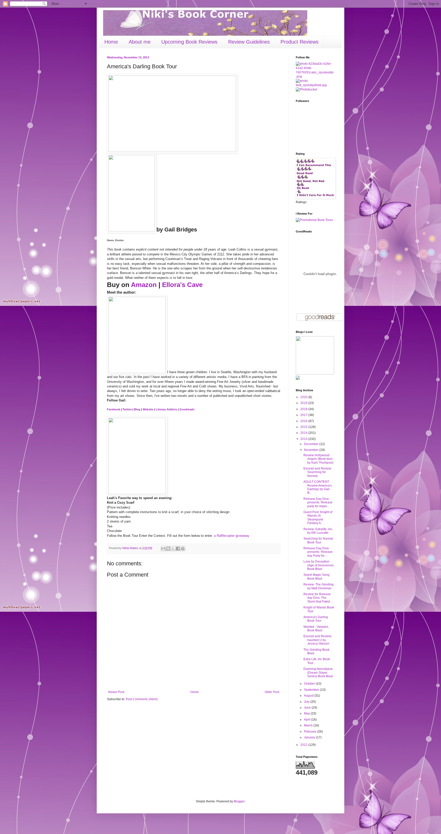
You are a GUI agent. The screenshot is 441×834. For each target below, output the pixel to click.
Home (111, 42)
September (312, 690)
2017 (304, 415)
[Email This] (163, 548)
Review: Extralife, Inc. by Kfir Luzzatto (318, 531)
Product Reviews (299, 42)
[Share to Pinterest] (182, 548)
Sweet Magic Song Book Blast (316, 576)
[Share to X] (173, 548)
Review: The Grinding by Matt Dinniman (318, 586)
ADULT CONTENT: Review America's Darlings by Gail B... (317, 487)
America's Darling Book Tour (315, 618)
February (310, 731)
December (311, 444)
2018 (304, 409)
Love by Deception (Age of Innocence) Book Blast (318, 565)
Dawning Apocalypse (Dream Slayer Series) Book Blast (318, 672)
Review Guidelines (249, 42)
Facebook (113, 409)
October (310, 683)
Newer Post (116, 692)
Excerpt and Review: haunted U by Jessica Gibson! (317, 639)
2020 (304, 397)
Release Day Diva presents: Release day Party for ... (318, 551)
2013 (304, 439)
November (311, 450)
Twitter (127, 409)
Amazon (144, 285)
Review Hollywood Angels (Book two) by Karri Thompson (318, 458)
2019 (304, 403)
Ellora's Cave (182, 285)
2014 (304, 433)
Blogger (239, 801)
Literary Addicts (166, 409)
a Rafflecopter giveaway (231, 536)
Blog (137, 409)
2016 (304, 421)
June (308, 707)
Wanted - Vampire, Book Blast (316, 628)
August (309, 695)
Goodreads (186, 409)
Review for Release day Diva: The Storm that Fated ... (318, 597)
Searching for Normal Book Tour (318, 540)
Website (148, 409)
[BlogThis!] (168, 548)
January (310, 737)
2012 (304, 745)
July (307, 701)
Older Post (272, 692)
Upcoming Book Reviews (189, 42)
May (307, 713)
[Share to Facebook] (177, 548)
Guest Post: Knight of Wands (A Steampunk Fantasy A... (317, 517)
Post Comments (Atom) (142, 699)
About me (140, 42)
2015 (304, 427)
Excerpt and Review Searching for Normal (317, 472)
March (308, 725)
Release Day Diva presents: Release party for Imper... (318, 502)
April (307, 719)
